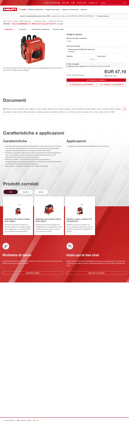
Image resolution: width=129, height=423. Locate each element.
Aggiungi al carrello (97, 80)
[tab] (9, 29)
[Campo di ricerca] (124, 2)
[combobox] (113, 2)
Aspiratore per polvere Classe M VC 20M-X (48, 220)
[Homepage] (10, 9)
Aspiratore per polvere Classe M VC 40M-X (17, 220)
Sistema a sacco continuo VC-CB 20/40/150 (79, 220)
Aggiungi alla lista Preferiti (83, 84)
